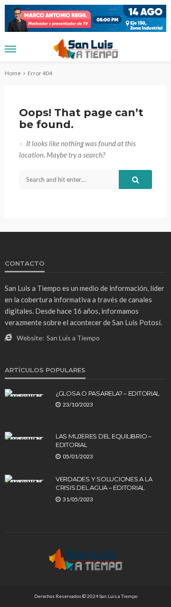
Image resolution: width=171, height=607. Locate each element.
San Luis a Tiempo (73, 338)
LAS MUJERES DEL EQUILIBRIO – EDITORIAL (104, 440)
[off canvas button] (10, 49)
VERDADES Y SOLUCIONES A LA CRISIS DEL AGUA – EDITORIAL (104, 483)
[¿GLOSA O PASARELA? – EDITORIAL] (26, 393)
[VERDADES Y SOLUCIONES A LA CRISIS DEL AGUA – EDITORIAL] (26, 478)
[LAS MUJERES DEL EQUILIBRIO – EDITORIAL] (26, 435)
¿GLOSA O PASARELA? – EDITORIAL (108, 393)
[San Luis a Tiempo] (85, 559)
